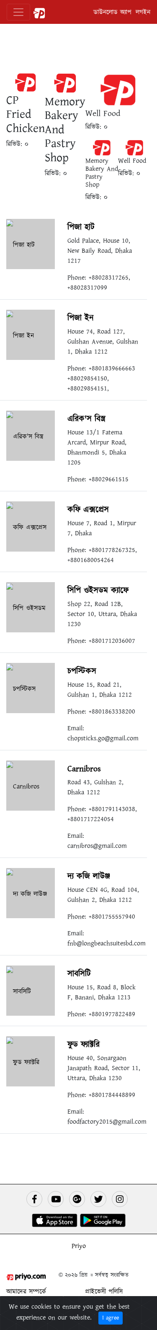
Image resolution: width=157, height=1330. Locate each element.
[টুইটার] (98, 1199)
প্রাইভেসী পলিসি (104, 1291)
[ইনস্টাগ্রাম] (120, 1199)
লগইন (143, 12)
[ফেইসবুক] (34, 1199)
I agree (110, 1318)
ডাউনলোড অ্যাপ (112, 12)
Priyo (79, 1245)
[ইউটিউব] (56, 1199)
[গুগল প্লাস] (77, 1199)
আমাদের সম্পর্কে (26, 1291)
